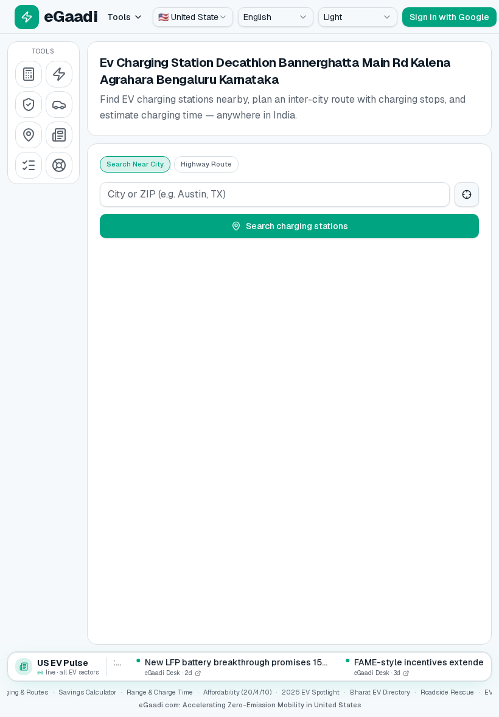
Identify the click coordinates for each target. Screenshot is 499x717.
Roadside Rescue (447, 692)
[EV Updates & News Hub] (59, 135)
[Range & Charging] (59, 74)
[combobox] (193, 17)
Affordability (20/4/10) (237, 692)
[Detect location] (467, 194)
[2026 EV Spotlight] (59, 104)
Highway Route (206, 164)
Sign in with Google (449, 17)
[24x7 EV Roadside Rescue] (59, 165)
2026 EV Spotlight (311, 692)
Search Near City (135, 164)
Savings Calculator (87, 692)
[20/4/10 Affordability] (28, 104)
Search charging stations (297, 226)
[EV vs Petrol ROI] (28, 74)
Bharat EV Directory (380, 692)
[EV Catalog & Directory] (28, 165)
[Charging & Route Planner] (28, 135)
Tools (119, 17)
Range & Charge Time (160, 692)
